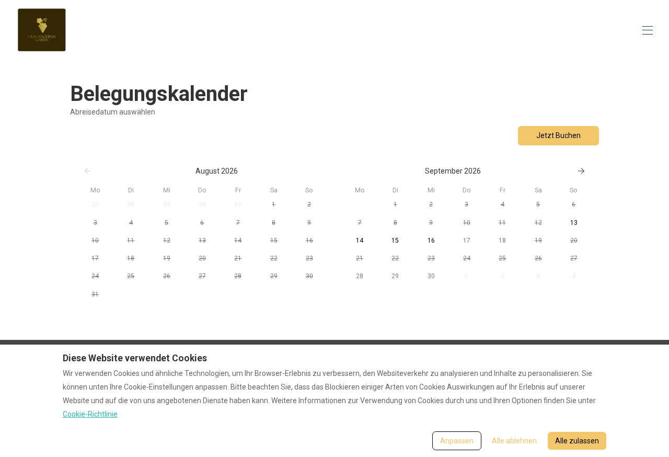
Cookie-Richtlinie (90, 414)
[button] (95, 204)
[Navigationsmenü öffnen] (647, 30)
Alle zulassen (577, 441)
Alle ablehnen (514, 441)
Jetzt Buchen (558, 135)
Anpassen (457, 441)
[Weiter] (581, 171)
